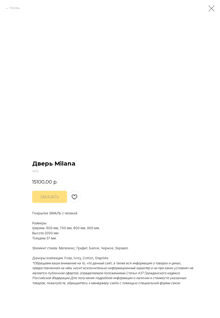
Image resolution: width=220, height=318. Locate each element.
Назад (14, 8)
